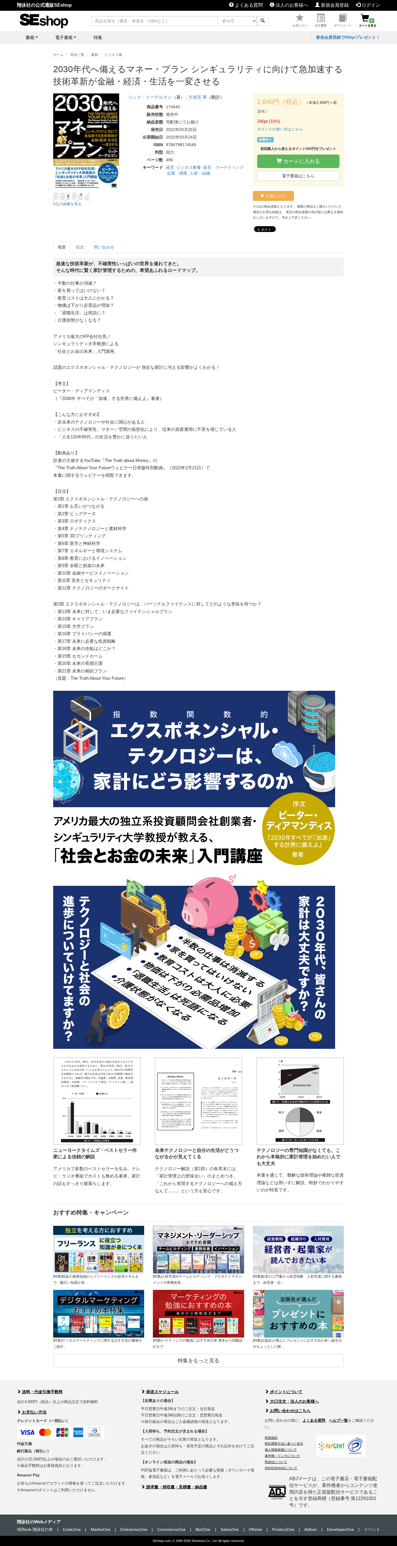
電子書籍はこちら (298, 175)
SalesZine (230, 1529)
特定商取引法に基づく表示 (284, 1443)
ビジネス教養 (188, 167)
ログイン (370, 5)
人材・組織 (200, 173)
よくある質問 (248, 5)
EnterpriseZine (133, 1529)
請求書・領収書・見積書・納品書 (176, 1487)
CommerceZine (171, 1529)
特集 (98, 37)
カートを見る (367, 23)
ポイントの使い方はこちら (280, 129)
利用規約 (271, 1437)
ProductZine (283, 1529)
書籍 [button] (30, 37)
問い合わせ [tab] (104, 247)
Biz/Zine (203, 1529)
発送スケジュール (162, 1391)
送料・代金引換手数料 (42, 1391)
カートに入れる (301, 161)
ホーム (58, 55)
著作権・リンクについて (282, 1456)
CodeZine (72, 1529)
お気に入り (300, 25)
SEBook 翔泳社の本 (35, 1529)
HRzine (255, 1529)
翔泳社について (276, 1462)
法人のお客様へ (291, 5)
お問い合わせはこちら (290, 1410)
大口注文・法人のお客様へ (294, 1401)
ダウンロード (342, 25)
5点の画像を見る (67, 204)
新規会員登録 (334, 5)
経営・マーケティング (223, 167)
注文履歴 (320, 25)
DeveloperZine (340, 1529)
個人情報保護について (281, 1449)
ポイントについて (286, 1391)
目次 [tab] (80, 247)
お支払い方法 (34, 1412)
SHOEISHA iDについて (281, 1468)
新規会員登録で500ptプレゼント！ (348, 37)
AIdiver (310, 1529)
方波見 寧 (197, 97)
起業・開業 (177, 173)
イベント (372, 1529)
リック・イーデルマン (150, 97)
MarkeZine (100, 1529)
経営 (170, 167)
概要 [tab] (62, 247)
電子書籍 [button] (64, 37)
